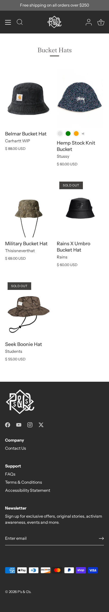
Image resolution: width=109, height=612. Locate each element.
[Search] (19, 22)
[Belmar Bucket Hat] (28, 98)
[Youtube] (18, 424)
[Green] (68, 133)
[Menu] (8, 22)
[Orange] (76, 133)
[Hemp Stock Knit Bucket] (80, 98)
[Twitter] (41, 424)
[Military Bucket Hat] (28, 208)
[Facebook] (7, 424)
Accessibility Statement (27, 490)
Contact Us (15, 448)
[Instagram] (29, 424)
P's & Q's (23, 592)
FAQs (10, 474)
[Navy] (60, 133)
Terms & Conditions (23, 482)
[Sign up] (101, 538)
